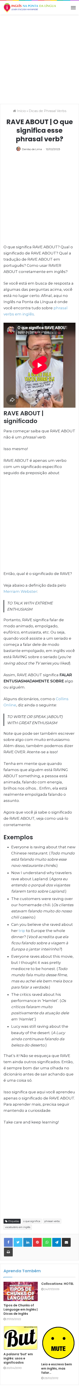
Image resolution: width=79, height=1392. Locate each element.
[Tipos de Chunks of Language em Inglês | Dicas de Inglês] (21, 1291)
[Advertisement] (39, 58)
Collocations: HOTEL (57, 1284)
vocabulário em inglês (17, 1227)
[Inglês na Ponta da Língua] (29, 8)
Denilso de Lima (32, 149)
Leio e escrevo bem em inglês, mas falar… (56, 1368)
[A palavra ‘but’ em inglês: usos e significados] (21, 1338)
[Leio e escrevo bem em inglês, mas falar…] (58, 1343)
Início (21, 111)
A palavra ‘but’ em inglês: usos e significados (18, 1358)
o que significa (31, 1221)
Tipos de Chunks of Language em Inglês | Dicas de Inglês (21, 1309)
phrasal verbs (52, 1221)
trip (22, 930)
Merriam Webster (20, 591)
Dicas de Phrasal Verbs (47, 111)
